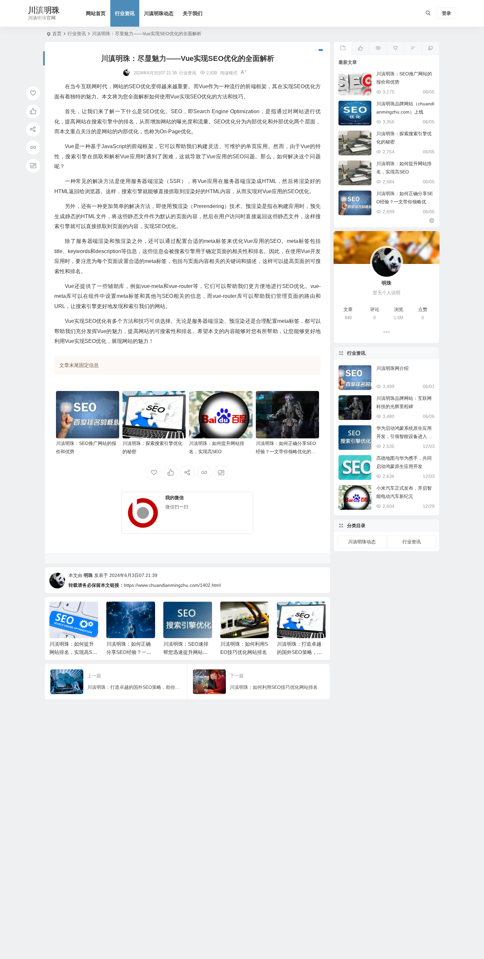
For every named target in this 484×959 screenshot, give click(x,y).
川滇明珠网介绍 (392, 368)
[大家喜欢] (360, 48)
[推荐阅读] (430, 48)
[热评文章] (395, 48)
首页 (57, 33)
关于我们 (192, 13)
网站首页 (96, 13)
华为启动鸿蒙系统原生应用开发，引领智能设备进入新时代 (404, 436)
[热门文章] (378, 48)
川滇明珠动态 (159, 13)
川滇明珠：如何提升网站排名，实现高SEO (72, 652)
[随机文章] (412, 48)
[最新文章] (342, 48)
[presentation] (287, 612)
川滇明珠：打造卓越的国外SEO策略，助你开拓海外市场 (299, 652)
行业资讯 (125, 13)
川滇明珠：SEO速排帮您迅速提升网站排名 (185, 652)
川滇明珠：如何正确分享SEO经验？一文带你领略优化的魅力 (286, 451)
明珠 (88, 575)
